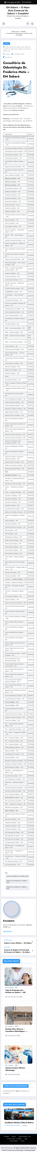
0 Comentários (8, 57)
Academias (8, 1110)
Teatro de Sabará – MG (11, 811)
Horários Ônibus (14, 1150)
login (17, 1091)
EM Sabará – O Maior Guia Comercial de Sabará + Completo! (18, 10)
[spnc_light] (32, 24)
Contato (22, 1150)
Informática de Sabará (11, 475)
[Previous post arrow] (32, 942)
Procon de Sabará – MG (11, 702)
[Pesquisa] (28, 23)
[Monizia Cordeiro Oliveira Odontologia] (18, 1054)
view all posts (7, 931)
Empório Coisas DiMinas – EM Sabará (18, 943)
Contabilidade (8, 292)
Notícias (14, 1145)
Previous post (8, 940)
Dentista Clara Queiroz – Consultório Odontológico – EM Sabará (16, 1030)
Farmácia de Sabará (17, 579)
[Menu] (3, 23)
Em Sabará (6, 1145)
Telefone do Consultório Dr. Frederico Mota (17, 888)
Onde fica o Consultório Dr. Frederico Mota (17, 881)
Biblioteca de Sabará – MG (12, 178)
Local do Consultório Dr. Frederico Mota (14, 47)
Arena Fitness (11, 1131)
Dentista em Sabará (18, 110)
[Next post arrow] (32, 951)
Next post (7, 947)
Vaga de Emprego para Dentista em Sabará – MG (15, 991)
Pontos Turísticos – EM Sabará (14, 1147)
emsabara (7, 54)
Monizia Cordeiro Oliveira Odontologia (15, 1069)
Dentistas (7, 43)
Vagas (26, 1147)
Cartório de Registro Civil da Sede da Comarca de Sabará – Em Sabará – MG (17, 951)
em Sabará (19, 106)
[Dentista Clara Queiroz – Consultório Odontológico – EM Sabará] (18, 1015)
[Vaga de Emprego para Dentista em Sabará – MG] (18, 976)
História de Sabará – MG (24, 1145)
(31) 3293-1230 (14, 115)
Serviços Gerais (9, 797)
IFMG (6, 472)
